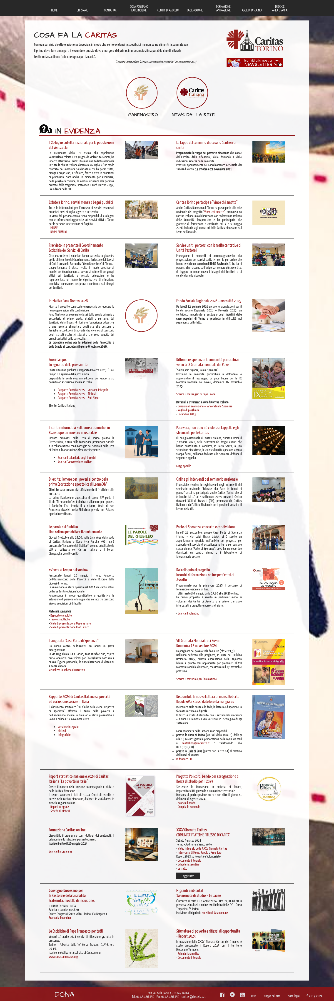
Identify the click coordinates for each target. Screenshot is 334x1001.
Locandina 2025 (187, 414)
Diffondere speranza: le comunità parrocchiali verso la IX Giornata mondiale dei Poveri (207, 361)
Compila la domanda (189, 806)
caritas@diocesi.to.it (194, 996)
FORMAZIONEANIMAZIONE (223, 8)
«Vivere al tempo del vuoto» (68, 569)
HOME (54, 10)
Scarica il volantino (188, 613)
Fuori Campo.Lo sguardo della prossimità (68, 361)
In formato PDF (184, 759)
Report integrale (59, 806)
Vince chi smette (214, 211)
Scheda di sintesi (60, 810)
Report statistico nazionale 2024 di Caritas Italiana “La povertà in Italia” (79, 778)
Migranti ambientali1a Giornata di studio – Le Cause (198, 892)
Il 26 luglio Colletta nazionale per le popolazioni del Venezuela (81, 144)
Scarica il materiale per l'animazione (196, 679)
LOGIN (253, 995)
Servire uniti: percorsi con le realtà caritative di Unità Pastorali (208, 247)
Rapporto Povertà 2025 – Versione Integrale (83, 389)
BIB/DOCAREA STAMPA (279, 8)
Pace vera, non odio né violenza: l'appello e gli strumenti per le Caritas (207, 429)
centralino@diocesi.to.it (195, 743)
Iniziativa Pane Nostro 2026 (68, 300)
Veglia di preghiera (188, 410)
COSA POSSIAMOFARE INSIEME (139, 8)
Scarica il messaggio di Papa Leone (195, 394)
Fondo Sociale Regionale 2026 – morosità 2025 (208, 300)
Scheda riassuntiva (188, 864)
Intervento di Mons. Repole (193, 852)
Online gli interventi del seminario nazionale (207, 479)
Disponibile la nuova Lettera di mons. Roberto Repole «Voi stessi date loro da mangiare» (207, 698)
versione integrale (68, 726)
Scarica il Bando (186, 802)
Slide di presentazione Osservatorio (70, 623)
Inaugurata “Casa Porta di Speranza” (74, 640)
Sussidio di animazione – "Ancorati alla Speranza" (205, 406)
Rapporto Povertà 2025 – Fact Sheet (79, 397)
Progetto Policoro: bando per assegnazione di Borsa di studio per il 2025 (207, 778)
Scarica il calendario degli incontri (77, 457)
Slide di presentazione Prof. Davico (69, 627)
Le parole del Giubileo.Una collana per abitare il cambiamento (75, 529)
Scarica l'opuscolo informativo (75, 461)
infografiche (64, 734)
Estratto (182, 868)
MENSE (53, 227)
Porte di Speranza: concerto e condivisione (205, 526)
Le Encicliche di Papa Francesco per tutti (76, 930)
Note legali (294, 995)
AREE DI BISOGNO (252, 10)
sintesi (62, 730)
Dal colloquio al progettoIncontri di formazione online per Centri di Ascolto (205, 574)
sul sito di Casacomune (215, 912)
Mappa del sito (272, 995)
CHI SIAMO (82, 10)
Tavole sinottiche (60, 619)
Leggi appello (183, 466)
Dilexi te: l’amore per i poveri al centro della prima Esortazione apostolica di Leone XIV (78, 481)
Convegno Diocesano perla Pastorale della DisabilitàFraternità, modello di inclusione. (72, 895)
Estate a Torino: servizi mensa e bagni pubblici (81, 202)
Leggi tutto (188, 875)
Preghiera (216, 852)
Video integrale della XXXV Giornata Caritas (202, 848)
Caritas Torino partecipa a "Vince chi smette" (206, 202)
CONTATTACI (110, 10)
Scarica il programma (60, 851)
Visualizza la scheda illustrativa (67, 669)
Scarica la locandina (60, 917)
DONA (65, 994)
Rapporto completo (61, 615)
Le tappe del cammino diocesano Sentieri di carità (206, 144)
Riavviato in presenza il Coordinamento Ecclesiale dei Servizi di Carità (76, 247)
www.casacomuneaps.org (63, 956)
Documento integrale (189, 860)
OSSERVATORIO (195, 10)
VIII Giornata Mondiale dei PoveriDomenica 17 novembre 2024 (198, 642)
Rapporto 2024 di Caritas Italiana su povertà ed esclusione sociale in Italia (79, 698)
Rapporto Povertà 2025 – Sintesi (77, 393)
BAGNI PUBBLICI (58, 231)
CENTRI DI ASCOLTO (168, 10)
